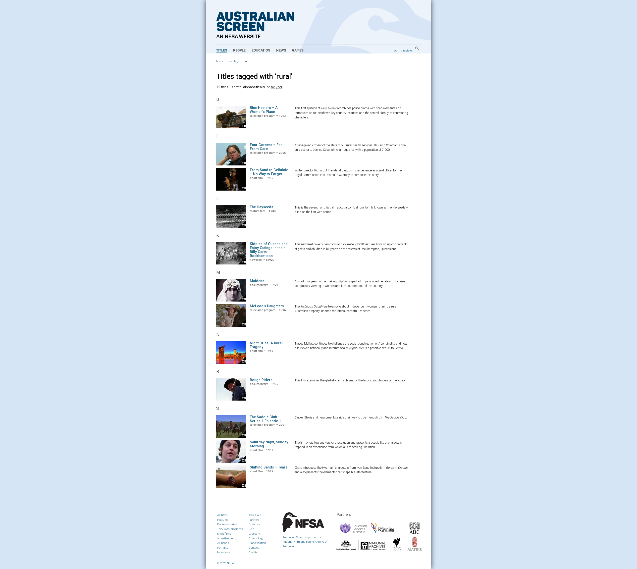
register (408, 50)
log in (396, 50)
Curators (254, 524)
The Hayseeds (261, 207)
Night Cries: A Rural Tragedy (266, 345)
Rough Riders (261, 380)
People (239, 50)
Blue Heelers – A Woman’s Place (264, 110)
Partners (254, 519)
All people (223, 543)
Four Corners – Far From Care (266, 147)
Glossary (254, 533)
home (220, 61)
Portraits (222, 547)
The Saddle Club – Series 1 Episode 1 (265, 419)
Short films (224, 533)
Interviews (223, 552)
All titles (222, 515)
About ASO (256, 515)
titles (229, 61)
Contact (254, 547)
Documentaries (227, 524)
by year (276, 87)
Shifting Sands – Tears (268, 467)
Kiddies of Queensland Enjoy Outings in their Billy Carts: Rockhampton (269, 250)
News (281, 50)
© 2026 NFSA (225, 563)
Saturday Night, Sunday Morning (269, 444)
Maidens (257, 281)
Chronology (256, 538)
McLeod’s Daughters (267, 306)
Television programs (230, 529)
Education (261, 50)
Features (222, 519)
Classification (257, 543)
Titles (221, 50)
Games (298, 50)
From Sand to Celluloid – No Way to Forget (269, 172)
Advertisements (227, 538)
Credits (253, 552)
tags (237, 61)
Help (251, 529)
